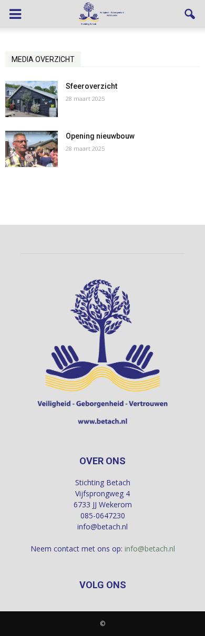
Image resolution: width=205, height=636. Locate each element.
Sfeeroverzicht (91, 86)
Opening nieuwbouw (100, 136)
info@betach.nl (150, 549)
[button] (190, 14)
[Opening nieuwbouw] (31, 149)
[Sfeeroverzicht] (31, 99)
